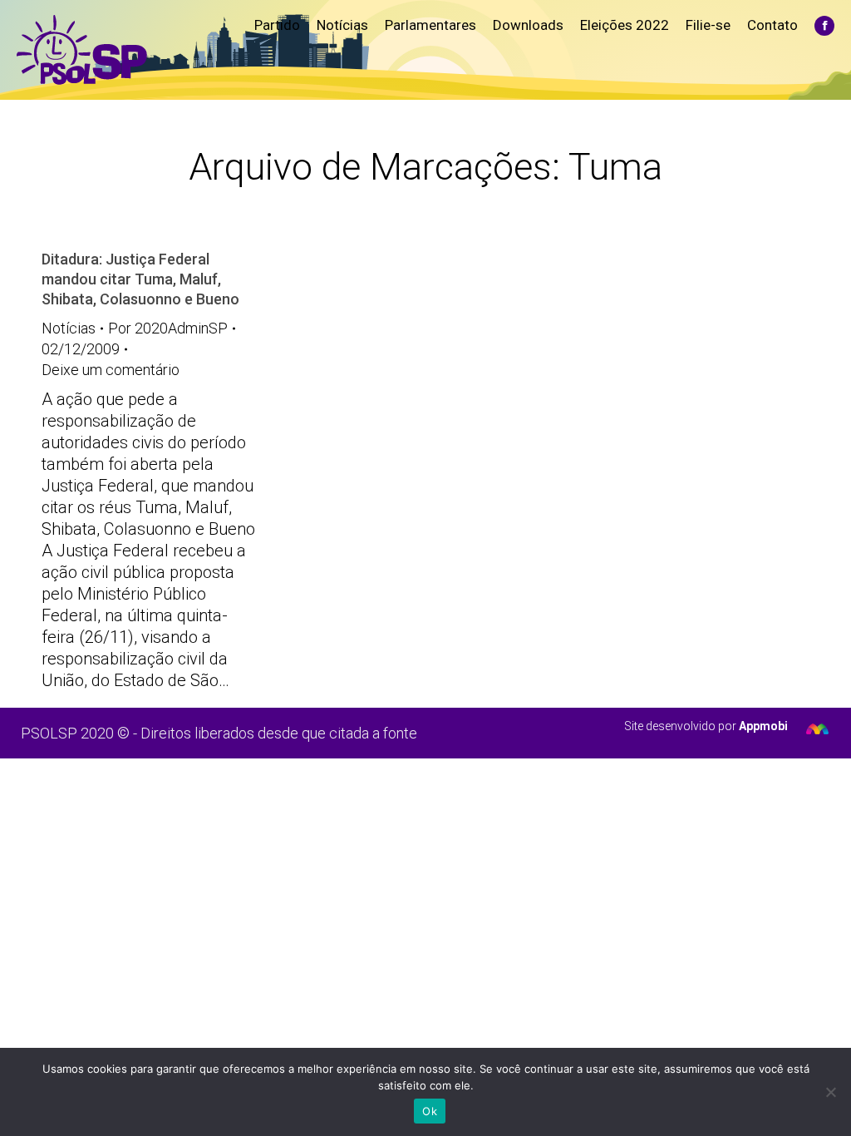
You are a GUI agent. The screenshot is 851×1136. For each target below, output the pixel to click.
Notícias (69, 328)
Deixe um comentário (111, 369)
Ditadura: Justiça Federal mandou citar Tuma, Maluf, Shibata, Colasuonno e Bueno (140, 279)
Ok (429, 1111)
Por (168, 328)
